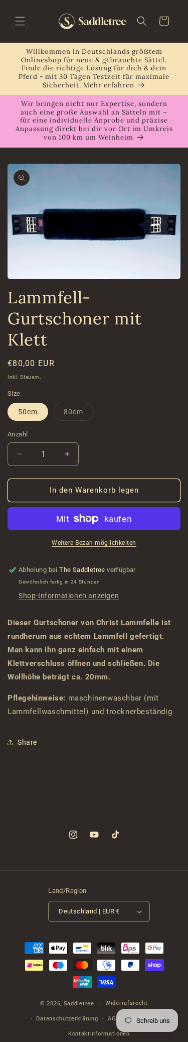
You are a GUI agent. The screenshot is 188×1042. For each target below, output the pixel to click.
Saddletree (79, 1003)
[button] (20, 21)
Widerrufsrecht (126, 1003)
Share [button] (27, 742)
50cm (28, 412)
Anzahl (18, 434)
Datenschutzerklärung (67, 1018)
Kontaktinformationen (99, 1033)
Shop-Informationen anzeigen (69, 596)
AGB (114, 1018)
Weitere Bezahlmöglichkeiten (94, 542)
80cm (79, 414)
